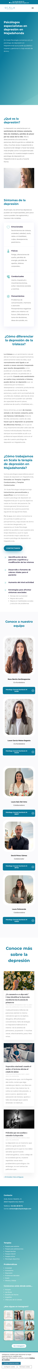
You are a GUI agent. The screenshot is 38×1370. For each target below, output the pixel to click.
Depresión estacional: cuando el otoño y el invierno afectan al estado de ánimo (18, 1069)
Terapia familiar (10, 1251)
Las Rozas (8, 1292)
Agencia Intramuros (15, 1005)
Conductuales (17, 276)
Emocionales (17, 227)
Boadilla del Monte (11, 1295)
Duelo (7, 1278)
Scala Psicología (25, 1007)
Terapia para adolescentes (14, 1249)
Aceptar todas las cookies (11, 1363)
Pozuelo (8, 1290)
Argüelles (8, 1297)
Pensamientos (17, 296)
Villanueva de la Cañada (13, 1300)
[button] (8, 1315)
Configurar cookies (9, 1366)
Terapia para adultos (12, 1246)
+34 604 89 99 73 (19, 1)
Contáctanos (13, 548)
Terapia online (10, 1256)
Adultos (8, 1007)
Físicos (14, 251)
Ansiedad (8, 1268)
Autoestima (9, 1270)
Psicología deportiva (12, 1259)
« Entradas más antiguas (13, 1177)
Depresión (15, 1007)
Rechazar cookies (25, 1366)
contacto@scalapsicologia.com (20, 1209)
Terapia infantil (10, 1254)
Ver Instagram (19, 1346)
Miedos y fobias (10, 1280)
